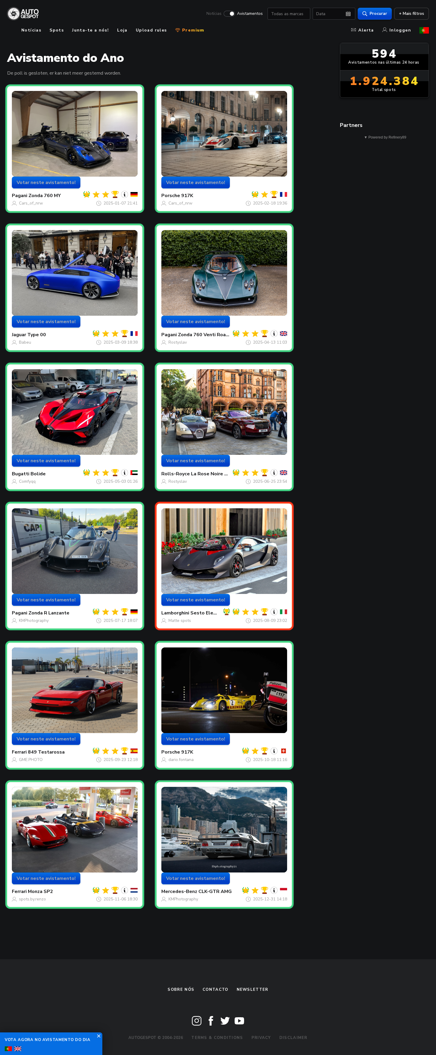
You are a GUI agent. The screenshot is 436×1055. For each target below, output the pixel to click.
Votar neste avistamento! (46, 182)
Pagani (19, 195)
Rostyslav (177, 342)
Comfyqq (27, 481)
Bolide (38, 474)
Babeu (25, 342)
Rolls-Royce (175, 474)
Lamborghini (175, 613)
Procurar (378, 13)
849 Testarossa (46, 752)
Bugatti (20, 474)
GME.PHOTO (31, 759)
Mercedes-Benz (179, 891)
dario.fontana (181, 759)
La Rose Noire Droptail (217, 474)
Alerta (366, 30)
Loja (122, 30)
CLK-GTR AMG (215, 891)
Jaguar (19, 334)
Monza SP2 (40, 891)
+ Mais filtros (411, 13)
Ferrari (19, 752)
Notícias (214, 14)
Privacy (261, 1037)
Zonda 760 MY (44, 195)
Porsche (170, 195)
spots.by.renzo (32, 899)
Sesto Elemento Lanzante (220, 613)
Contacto (215, 989)
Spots (57, 30)
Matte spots (179, 620)
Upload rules (151, 30)
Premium (192, 30)
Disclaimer (293, 1037)
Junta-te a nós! (90, 30)
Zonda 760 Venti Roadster (208, 334)
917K (187, 195)
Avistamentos (250, 14)
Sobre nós (181, 989)
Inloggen (400, 30)
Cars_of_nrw (31, 203)
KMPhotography (34, 620)
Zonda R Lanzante (48, 613)
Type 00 (36, 334)
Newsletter (252, 989)
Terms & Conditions (217, 1037)
